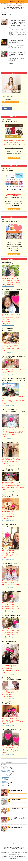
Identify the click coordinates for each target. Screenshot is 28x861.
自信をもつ (4, 785)
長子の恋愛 (4, 778)
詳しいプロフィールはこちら (11, 102)
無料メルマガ (12, 842)
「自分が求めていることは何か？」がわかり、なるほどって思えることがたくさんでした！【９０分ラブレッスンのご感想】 (17, 24)
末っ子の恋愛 (5, 775)
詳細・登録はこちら (14, 157)
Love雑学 (4, 779)
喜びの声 (3, 766)
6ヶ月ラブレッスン (6, 768)
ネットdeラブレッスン (6, 771)
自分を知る (4, 783)
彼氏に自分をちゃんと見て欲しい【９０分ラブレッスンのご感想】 (17, 54)
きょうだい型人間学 (6, 773)
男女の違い (4, 781)
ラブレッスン (18, 842)
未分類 (2, 764)
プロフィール (5, 842)
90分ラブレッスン (6, 767)
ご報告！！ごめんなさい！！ (16, 827)
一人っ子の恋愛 (6, 774)
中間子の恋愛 (5, 777)
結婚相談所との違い (5, 770)
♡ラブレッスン (5, 782)
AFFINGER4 (16, 858)
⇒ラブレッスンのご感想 (8, 286)
